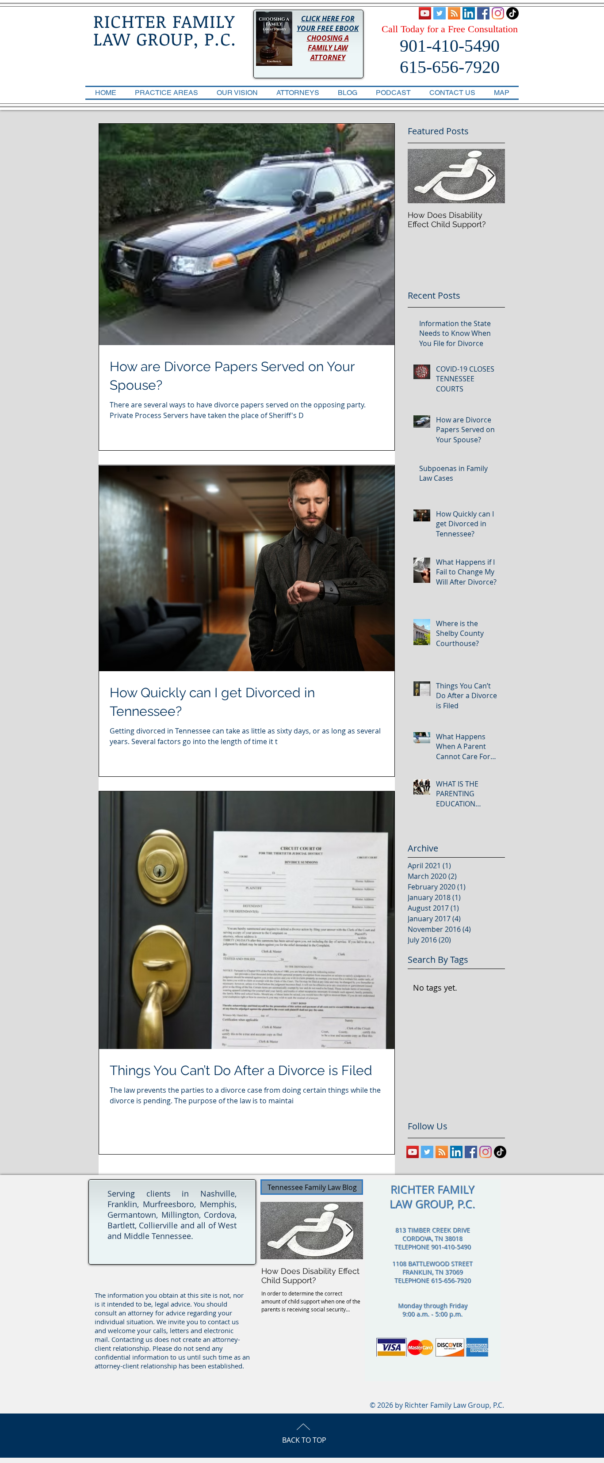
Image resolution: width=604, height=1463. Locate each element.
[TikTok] (512, 13)
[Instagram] (498, 13)
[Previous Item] (422, 176)
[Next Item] (491, 176)
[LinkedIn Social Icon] (469, 13)
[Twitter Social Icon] (439, 13)
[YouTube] (425, 13)
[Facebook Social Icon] (483, 13)
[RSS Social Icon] (454, 13)
